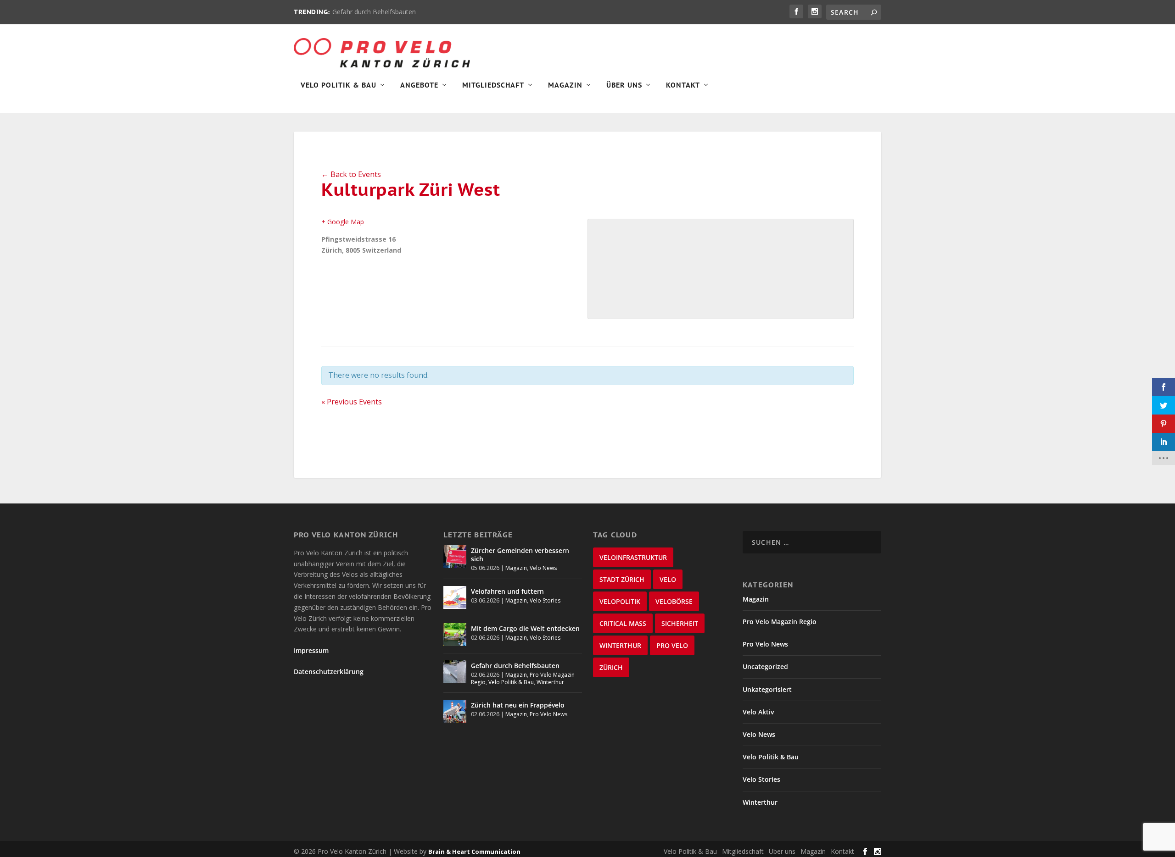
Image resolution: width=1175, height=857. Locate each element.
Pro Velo (672, 645)
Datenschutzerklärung (329, 671)
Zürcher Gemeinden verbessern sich (520, 554)
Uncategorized (765, 666)
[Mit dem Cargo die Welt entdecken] (454, 634)
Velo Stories (545, 600)
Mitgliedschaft (493, 85)
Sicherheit (679, 623)
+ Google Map (342, 221)
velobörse (674, 601)
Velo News (543, 568)
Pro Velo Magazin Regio (780, 621)
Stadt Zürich (621, 579)
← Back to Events (351, 174)
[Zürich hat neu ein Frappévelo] (454, 711)
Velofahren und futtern (507, 591)
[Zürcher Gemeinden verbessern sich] (454, 556)
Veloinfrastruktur (633, 557)
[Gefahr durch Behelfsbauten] (454, 671)
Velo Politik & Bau (338, 85)
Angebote (419, 85)
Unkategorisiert (767, 689)
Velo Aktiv (758, 712)
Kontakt (683, 85)
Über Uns (624, 85)
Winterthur (550, 682)
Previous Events (351, 402)
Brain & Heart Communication (474, 851)
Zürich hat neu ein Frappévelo (518, 705)
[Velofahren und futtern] (454, 597)
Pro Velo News (548, 714)
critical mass (622, 623)
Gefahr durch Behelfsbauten (374, 11)
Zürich (611, 667)
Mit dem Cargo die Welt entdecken (525, 628)
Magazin (565, 85)
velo (668, 579)
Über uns (782, 851)
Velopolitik (619, 601)
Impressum (311, 650)
